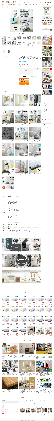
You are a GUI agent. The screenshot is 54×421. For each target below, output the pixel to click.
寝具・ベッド (46, 104)
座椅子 (45, 105)
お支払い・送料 (28, 417)
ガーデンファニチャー (47, 115)
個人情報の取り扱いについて (21, 417)
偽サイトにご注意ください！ (4, 419)
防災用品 (45, 111)
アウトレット (46, 116)
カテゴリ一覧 (36, 417)
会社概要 (16, 417)
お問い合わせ (40, 2)
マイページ (31, 2)
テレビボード (46, 103)
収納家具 (45, 102)
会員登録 (23, 2)
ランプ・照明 (46, 110)
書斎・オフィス (46, 109)
